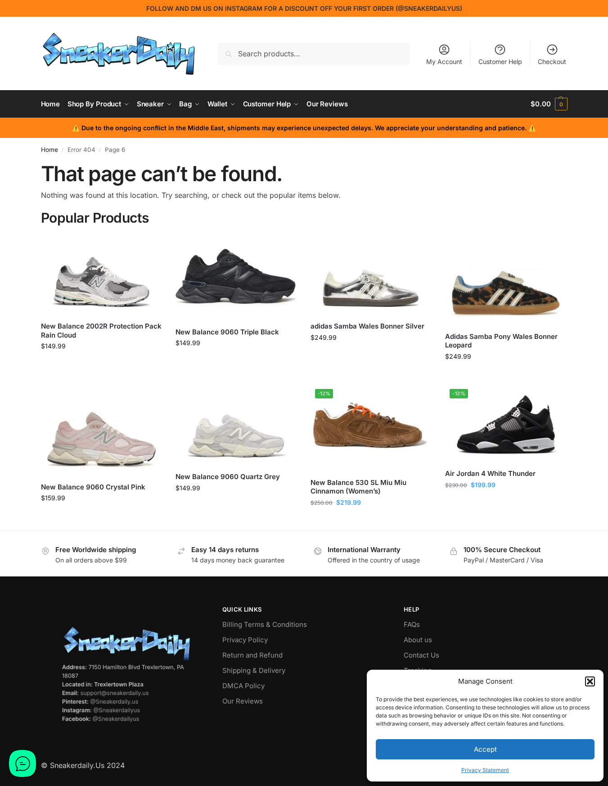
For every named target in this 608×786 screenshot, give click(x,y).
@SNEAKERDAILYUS (429, 8)
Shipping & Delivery (253, 670)
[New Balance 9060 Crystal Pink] (101, 429)
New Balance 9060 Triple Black (227, 332)
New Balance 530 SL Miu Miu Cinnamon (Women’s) (358, 487)
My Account (444, 61)
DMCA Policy (243, 685)
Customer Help (500, 61)
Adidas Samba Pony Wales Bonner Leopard (501, 341)
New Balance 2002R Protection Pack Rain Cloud (101, 330)
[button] (589, 681)
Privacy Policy (245, 639)
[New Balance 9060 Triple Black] (236, 276)
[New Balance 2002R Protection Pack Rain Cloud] (101, 274)
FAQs (412, 624)
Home (49, 149)
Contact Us (421, 655)
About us (418, 639)
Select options (101, 365)
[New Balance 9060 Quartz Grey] (236, 425)
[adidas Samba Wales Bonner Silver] (371, 274)
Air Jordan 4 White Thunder (490, 473)
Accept (485, 749)
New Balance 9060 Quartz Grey (228, 476)
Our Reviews (242, 701)
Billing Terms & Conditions (264, 624)
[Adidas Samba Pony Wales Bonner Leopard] (506, 278)
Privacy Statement (485, 770)
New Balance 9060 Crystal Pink (93, 487)
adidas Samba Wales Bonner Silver (367, 326)
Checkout (552, 61)
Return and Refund (252, 655)
